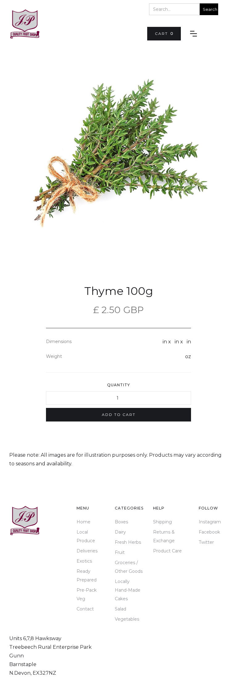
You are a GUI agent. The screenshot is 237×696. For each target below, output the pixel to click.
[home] (24, 24)
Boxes (121, 522)
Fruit (120, 552)
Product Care (167, 551)
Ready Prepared (87, 575)
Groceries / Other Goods (129, 567)
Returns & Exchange (164, 536)
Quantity (118, 385)
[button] (164, 33)
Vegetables (127, 619)
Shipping (162, 522)
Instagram (210, 522)
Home (83, 522)
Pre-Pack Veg (87, 594)
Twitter (206, 542)
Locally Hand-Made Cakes (127, 590)
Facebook (209, 532)
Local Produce (86, 536)
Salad (120, 609)
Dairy (120, 532)
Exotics (84, 561)
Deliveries (87, 551)
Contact (85, 609)
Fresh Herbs (128, 542)
